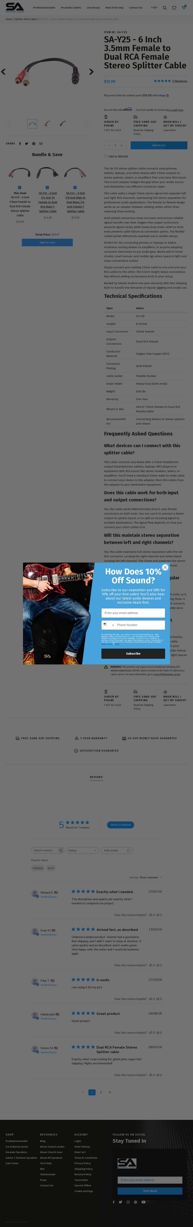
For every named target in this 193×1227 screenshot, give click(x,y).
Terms (117, 644)
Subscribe (133, 653)
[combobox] (108, 625)
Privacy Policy (107, 644)
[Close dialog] (165, 567)
